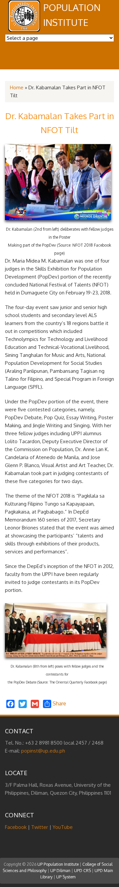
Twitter (39, 827)
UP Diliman (60, 870)
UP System (65, 876)
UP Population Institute (58, 864)
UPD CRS (82, 870)
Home (16, 87)
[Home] (24, 30)
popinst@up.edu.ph (43, 751)
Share (58, 703)
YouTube (63, 827)
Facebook (15, 827)
